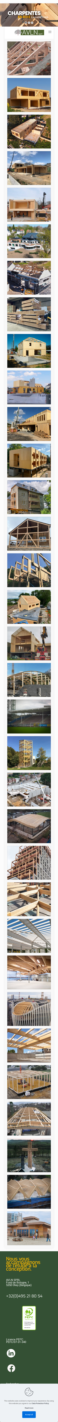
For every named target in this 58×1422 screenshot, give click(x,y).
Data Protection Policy (40, 1403)
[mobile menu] (50, 32)
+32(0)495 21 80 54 (24, 1296)
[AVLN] (29, 32)
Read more (29, 1408)
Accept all (29, 1415)
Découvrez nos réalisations (49, 18)
